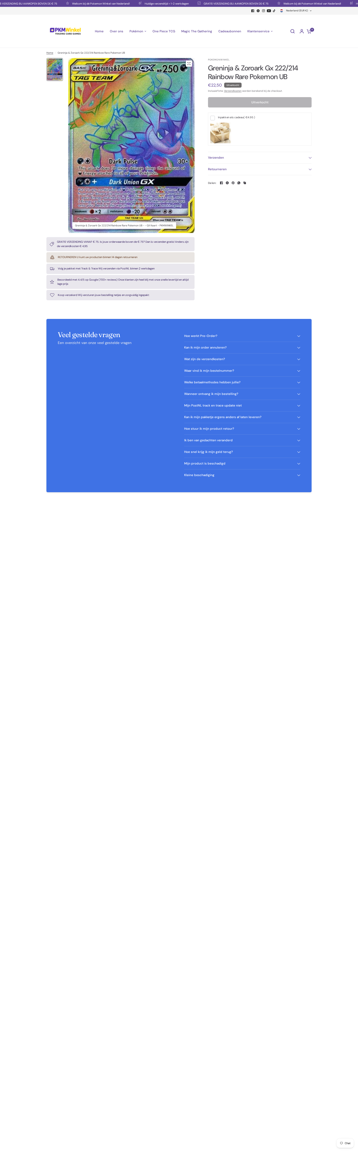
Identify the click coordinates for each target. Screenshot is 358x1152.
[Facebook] (252, 10)
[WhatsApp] (238, 182)
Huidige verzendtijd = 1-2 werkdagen (150, 3)
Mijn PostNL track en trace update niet (213, 405)
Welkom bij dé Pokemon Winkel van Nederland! (84, 3)
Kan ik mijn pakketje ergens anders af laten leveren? (222, 417)
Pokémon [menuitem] (136, 31)
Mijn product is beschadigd (204, 463)
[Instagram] (263, 10)
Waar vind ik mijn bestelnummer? (209, 371)
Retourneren (217, 169)
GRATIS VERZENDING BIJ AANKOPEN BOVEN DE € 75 (219, 3)
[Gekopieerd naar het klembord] (244, 182)
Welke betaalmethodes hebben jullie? (212, 382)
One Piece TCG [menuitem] (163, 31)
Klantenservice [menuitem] (258, 31)
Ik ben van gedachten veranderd (208, 440)
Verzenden (216, 158)
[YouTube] (269, 10)
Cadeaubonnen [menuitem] (229, 31)
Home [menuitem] (99, 31)
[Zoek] (292, 31)
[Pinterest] (233, 182)
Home (49, 52)
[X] (258, 10)
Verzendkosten (233, 91)
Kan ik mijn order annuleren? (205, 347)
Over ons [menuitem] (116, 31)
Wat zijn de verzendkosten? (204, 359)
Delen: (212, 183)
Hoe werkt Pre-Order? (200, 336)
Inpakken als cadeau (236, 117)
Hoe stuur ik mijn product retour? (209, 429)
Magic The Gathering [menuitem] (196, 31)
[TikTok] (274, 10)
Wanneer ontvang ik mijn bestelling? (211, 394)
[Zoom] (189, 63)
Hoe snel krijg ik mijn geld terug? (208, 452)
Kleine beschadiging (199, 475)
